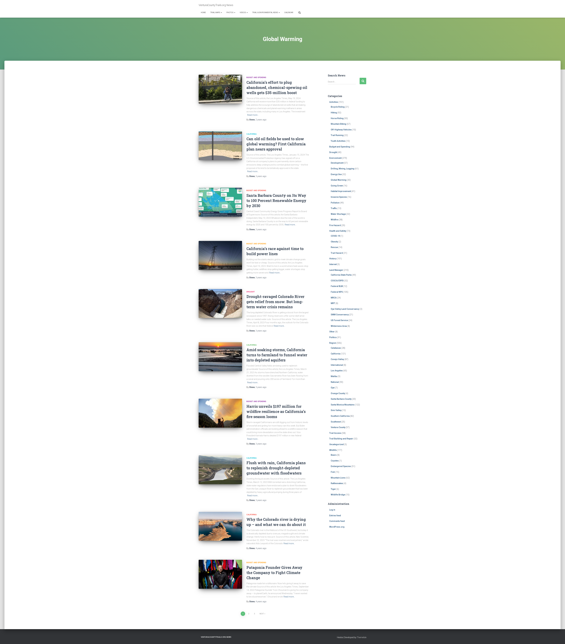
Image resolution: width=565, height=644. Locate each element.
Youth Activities (338, 141)
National (335, 382)
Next (262, 614)
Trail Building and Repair (341, 438)
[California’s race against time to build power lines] (220, 255)
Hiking (334, 112)
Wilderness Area (339, 326)
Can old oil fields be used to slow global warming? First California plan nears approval (276, 144)
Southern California (340, 416)
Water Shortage (338, 214)
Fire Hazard (335, 225)
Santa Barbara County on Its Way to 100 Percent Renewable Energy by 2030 (276, 200)
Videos (243, 12)
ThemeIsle (361, 637)
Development (337, 163)
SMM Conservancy (340, 314)
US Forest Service (339, 320)
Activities (333, 102)
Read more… (253, 115)
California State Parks (341, 275)
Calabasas (336, 348)
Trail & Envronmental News (265, 12)
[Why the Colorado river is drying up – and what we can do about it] (220, 526)
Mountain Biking (338, 124)
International (337, 365)
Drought (250, 292)
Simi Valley (336, 410)
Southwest (336, 422)
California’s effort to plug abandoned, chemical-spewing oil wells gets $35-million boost (276, 87)
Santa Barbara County (341, 399)
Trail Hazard (337, 253)
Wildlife (333, 450)
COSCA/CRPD (337, 280)
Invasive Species (339, 197)
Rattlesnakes (337, 483)
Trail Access (335, 433)
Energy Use (336, 174)
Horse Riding (337, 118)
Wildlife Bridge (338, 494)
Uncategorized (336, 444)
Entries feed (335, 515)
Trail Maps (215, 12)
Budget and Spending (256, 77)
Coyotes (335, 461)
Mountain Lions (338, 478)
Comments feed (337, 521)
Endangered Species (341, 466)
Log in (332, 510)
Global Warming (338, 180)
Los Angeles (337, 370)
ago (261, 119)
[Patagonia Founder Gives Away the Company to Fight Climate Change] (220, 574)
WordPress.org (336, 527)
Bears (333, 455)
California (251, 134)
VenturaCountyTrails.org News (216, 637)
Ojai (333, 387)
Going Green (337, 185)
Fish (333, 472)
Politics (333, 337)
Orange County (338, 393)
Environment (335, 158)
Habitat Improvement (341, 191)
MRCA (333, 297)
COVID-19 (335, 236)
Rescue (334, 247)
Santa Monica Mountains (342, 405)
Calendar (288, 12)
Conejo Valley (337, 359)
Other (332, 331)
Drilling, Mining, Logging (342, 168)
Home (203, 12)
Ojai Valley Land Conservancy (345, 309)
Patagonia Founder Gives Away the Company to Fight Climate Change (274, 572)
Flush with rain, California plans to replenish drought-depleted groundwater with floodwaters (276, 468)
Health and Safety (337, 231)
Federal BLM (337, 286)
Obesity (334, 241)
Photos (230, 12)
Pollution (335, 203)
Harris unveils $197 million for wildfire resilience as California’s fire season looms (276, 411)
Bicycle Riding (338, 107)
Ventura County (338, 427)
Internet (333, 264)
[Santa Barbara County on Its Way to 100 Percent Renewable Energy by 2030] (220, 202)
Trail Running (337, 135)
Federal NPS (337, 292)
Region (332, 343)
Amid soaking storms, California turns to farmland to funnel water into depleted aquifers (276, 354)
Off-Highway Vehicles (341, 129)
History (332, 258)
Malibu (334, 376)
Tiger (333, 489)
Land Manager (336, 270)
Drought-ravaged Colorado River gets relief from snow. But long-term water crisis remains (275, 301)
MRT (333, 303)
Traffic (334, 208)
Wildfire (334, 219)
